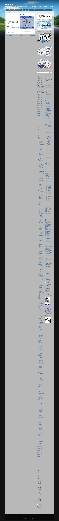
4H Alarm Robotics (47, 95)
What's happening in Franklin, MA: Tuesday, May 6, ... (40, 322)
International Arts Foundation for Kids (48, 215)
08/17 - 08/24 (40, 111)
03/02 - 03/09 (40, 462)
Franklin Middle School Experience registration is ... (41, 349)
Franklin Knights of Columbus (48, 178)
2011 (38, 495)
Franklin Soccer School (48, 195)
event (10, 32)
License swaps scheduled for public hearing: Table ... (40, 257)
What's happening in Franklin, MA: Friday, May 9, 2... (40, 188)
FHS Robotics (47, 141)
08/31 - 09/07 (40, 107)
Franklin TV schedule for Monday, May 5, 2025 (41, 415)
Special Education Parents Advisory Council (47, 254)
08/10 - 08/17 (40, 113)
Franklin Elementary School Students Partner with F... (41, 291)
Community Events (48, 10)
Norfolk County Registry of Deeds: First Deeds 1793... (40, 391)
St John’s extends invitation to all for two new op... (40, 306)
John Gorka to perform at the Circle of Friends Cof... (40, 377)
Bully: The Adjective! (48, 113)
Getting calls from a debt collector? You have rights (40, 363)
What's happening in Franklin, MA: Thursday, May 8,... (40, 233)
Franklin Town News (48, 196)
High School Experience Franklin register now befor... (41, 171)
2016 (38, 489)
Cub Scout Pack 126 (48, 125)
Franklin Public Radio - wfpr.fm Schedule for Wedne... (40, 316)
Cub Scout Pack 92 (48, 126)
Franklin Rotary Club (48, 192)
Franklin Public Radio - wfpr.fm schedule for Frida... (40, 226)
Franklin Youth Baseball (48, 199)
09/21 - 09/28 (40, 101)
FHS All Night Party (48, 135)
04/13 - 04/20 (40, 450)
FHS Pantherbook (47, 140)
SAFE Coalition (47, 248)
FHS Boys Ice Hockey (48, 137)
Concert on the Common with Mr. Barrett (48, 293)
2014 (38, 492)
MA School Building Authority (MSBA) (48, 223)
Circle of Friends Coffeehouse (47, 120)
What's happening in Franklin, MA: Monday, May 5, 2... (41, 373)
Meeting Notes (25, 10)
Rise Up (46, 245)
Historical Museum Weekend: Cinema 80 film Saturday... (41, 145)
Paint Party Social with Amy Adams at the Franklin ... (41, 178)
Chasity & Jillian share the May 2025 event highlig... (40, 335)
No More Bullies (47, 233)
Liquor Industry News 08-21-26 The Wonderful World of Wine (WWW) (49, 279)
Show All (51, 295)
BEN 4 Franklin (47, 104)
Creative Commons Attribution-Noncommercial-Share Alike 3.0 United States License (40, 508)
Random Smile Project (48, 244)
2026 (38, 76)
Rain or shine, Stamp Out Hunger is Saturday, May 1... (40, 213)
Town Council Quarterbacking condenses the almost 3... (40, 198)
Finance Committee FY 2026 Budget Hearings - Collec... (40, 273)
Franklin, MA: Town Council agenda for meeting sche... (40, 425)
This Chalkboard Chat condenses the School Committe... (41, 380)
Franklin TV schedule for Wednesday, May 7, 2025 (40, 319)
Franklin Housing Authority (47, 175)
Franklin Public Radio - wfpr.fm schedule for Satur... (40, 184)
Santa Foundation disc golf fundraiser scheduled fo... (40, 251)
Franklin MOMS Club (48, 184)
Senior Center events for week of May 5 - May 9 (41, 400)
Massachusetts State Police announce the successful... (40, 303)
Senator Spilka (47, 91)
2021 (38, 483)
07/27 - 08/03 (40, 117)
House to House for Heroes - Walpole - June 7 (40, 181)
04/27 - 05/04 (40, 446)
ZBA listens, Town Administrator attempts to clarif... (40, 191)
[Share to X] (27, 31)
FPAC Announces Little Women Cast (40, 333)
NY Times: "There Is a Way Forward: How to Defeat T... (40, 408)
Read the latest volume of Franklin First (40, 441)
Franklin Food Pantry (48, 165)
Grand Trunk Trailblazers (47, 211)
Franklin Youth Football (48, 200)
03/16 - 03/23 (40, 458)
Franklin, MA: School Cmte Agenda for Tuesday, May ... (40, 149)
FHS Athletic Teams (48, 136)
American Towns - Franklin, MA (47, 102)
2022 (38, 482)
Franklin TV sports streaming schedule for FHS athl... (41, 394)
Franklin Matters (11, 4)
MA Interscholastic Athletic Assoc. (47, 221)
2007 (38, 500)
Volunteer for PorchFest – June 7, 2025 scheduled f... (40, 329)
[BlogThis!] (26, 31)
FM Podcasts (37, 10)
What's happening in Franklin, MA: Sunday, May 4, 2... (40, 418)
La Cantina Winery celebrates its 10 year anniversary (41, 174)
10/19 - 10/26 (40, 93)
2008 (38, 499)
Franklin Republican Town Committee (48, 191)
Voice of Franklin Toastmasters (47, 266)
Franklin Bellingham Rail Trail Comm (48, 152)
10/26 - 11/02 (40, 92)
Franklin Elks (47, 161)
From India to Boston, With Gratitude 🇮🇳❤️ (49, 288)
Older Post (32, 35)
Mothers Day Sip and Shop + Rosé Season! (40, 397)
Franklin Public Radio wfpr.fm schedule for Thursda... (40, 265)
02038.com (47, 282)
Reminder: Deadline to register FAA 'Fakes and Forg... (40, 299)
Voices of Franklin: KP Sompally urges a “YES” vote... (41, 195)
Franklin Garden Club (48, 169)
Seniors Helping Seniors (48, 250)
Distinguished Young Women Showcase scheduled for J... (40, 404)
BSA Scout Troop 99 (48, 110)
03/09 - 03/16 (40, 460)
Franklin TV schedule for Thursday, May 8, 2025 (40, 269)
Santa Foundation (47, 249)
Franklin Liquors (48, 277)
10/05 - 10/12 (40, 97)
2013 (38, 493)
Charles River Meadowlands (47, 117)
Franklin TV (46, 197)
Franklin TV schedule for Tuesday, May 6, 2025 (40, 370)
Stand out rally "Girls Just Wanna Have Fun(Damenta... (41, 164)
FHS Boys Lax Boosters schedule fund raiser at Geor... (40, 309)
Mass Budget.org (47, 225)
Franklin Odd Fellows (48, 186)
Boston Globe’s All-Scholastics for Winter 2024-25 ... (41, 384)
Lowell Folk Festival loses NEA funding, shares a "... (40, 222)
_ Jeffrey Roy (47, 90)
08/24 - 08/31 (40, 109)
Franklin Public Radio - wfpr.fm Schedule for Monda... (40, 411)
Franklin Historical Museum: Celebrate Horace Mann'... (41, 432)
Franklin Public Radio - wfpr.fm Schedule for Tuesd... (40, 366)
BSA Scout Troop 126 (48, 108)
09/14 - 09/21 (40, 103)
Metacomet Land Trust (48, 226)
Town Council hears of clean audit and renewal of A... (40, 240)
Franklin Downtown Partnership (48, 158)
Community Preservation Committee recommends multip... (40, 285)
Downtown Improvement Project (48, 129)
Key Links (42, 10)
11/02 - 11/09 (40, 91)
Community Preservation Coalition (48, 122)
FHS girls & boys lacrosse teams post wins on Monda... (40, 339)
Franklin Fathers (47, 164)
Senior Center (13, 32)
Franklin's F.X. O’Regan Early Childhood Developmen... (40, 167)
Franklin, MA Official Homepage (48, 204)
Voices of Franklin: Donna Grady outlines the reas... (41, 422)
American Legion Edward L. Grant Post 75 (48, 100)
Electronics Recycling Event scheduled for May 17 (41, 219)
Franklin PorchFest (48, 187)
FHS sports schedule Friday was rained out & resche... (41, 157)
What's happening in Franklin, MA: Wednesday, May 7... (40, 276)
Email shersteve (47, 80)
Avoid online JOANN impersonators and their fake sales (40, 262)
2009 (38, 498)
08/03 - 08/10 (40, 115)
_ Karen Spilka (47, 92)
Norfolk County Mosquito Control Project (47, 235)
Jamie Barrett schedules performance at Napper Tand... (40, 254)
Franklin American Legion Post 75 (47, 146)
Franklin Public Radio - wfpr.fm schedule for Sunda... (40, 443)
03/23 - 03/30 (40, 456)
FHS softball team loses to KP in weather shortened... (40, 202)
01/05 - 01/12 (40, 477)
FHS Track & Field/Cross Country (48, 143)
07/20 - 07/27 (40, 119)
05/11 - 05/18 (40, 138)
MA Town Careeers (48, 224)
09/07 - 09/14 (40, 105)
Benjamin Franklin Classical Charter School (47, 106)
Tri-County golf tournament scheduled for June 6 (40, 209)
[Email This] (25, 31)
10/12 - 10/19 (40, 95)
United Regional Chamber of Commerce (48, 265)
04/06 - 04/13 (40, 452)
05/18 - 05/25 (40, 136)
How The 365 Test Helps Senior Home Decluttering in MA (48, 284)
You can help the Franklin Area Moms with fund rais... (41, 360)
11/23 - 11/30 (40, 87)
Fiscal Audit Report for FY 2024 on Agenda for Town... (40, 280)
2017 (38, 488)
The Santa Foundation (48, 263)
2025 (38, 77)
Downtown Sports (47, 130)
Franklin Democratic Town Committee (48, 155)
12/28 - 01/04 (40, 78)
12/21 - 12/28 (40, 80)
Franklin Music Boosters (48, 185)
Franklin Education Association (48, 160)
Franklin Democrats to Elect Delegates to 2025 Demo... (41, 356)
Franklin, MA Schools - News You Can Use (48, 208)
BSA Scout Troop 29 (48, 109)
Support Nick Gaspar (48, 261)
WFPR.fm (46, 268)
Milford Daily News (47, 231)
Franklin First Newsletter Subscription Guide (40, 353)
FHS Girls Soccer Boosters (47, 139)
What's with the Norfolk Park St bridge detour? (40, 313)
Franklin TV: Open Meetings (41, 438)
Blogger (35, 518)
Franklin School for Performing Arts (48, 193)
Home (8, 10)
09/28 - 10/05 (40, 99)
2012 (38, 494)
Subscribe (12, 10)
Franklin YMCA (47, 198)
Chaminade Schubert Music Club (48, 115)
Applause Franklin (47, 103)
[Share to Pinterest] (29, 31)
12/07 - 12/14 (40, 84)
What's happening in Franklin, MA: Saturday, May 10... (40, 142)
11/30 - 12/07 (40, 86)
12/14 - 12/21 (40, 82)
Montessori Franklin (48, 232)
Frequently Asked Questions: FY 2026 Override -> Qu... (41, 160)
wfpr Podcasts (31, 10)
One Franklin (47, 237)
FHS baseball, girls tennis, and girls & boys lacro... (41, 244)
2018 (38, 487)
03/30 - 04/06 (40, 454)
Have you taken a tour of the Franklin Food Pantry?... (40, 346)
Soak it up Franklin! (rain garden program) (48, 252)
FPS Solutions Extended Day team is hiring (40, 216)
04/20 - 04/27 (40, 448)
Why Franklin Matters (18, 10)
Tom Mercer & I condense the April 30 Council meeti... (40, 428)
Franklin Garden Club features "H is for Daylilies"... (40, 326)
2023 (38, 481)
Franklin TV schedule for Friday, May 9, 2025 (40, 229)
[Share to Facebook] (28, 31)
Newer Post (9, 35)
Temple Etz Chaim (47, 262)
